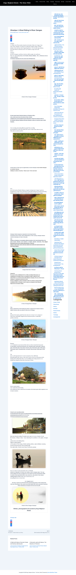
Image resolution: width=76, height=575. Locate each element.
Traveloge (52, 1)
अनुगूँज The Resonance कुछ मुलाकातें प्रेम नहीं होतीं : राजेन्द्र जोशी (58, 64)
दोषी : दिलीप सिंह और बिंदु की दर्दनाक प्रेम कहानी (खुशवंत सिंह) (58, 80)
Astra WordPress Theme (52, 572)
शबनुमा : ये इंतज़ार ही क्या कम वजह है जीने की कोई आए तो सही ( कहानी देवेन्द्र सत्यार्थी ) (58, 199)
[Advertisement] (29, 19)
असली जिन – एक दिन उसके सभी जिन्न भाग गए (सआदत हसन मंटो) (58, 155)
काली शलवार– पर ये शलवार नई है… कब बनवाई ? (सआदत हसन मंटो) (58, 96)
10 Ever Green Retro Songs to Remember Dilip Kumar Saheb (58, 175)
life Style (62, 1)
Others (73, 1)
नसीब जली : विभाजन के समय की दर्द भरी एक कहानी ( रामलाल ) (58, 22)
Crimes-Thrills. (68, 1)
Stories (37, 1)
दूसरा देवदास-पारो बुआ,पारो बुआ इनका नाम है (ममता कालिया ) (58, 126)
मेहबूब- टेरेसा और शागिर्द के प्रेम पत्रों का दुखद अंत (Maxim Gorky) (58, 85)
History (47, 1)
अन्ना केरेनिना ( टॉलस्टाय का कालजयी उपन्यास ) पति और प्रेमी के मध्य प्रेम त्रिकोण (58, 194)
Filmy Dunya (57, 1)
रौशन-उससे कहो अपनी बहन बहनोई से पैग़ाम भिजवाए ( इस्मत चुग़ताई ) (58, 131)
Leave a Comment (13, 545)
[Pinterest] (29, 37)
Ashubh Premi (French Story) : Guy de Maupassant (58, 264)
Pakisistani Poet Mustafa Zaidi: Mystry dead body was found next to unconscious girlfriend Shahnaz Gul (58, 245)
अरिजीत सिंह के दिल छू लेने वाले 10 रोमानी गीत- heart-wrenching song (58, 72)
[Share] (29, 40)
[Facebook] (29, 35)
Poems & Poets (42, 1)
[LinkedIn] (29, 39)
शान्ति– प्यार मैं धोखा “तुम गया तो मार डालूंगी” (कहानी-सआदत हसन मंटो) (58, 41)
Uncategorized (23, 545)
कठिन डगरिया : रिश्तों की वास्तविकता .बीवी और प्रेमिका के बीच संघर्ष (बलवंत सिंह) (58, 53)
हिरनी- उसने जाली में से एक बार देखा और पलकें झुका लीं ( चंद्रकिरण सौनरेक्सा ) (58, 27)
